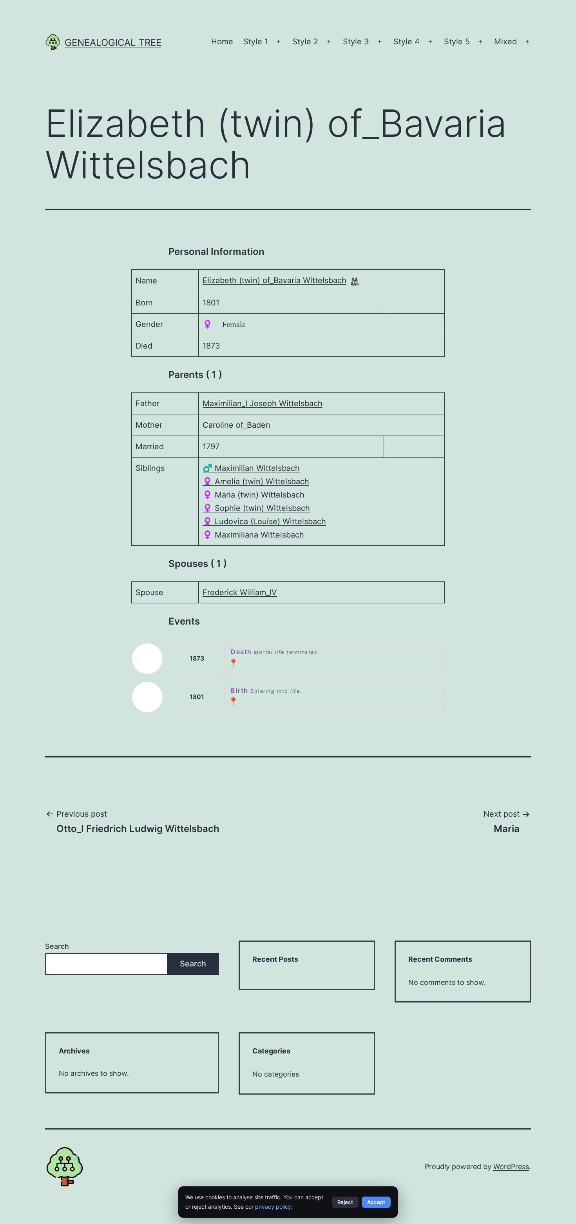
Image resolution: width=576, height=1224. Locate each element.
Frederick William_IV (240, 592)
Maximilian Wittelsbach (251, 468)
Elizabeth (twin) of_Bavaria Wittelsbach (274, 280)
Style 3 (356, 41)
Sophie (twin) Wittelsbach (256, 508)
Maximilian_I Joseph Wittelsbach (262, 403)
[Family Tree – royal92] (354, 281)
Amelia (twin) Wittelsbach (256, 481)
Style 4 (406, 41)
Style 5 (457, 41)
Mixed (505, 41)
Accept (376, 1202)
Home (222, 41)
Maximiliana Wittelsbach (253, 534)
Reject (345, 1202)
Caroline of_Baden (236, 425)
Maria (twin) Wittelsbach (253, 494)
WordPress (511, 1166)
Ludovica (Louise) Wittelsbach (264, 521)
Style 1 (255, 41)
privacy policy (273, 1206)
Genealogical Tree (113, 42)
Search (57, 946)
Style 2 (305, 41)
